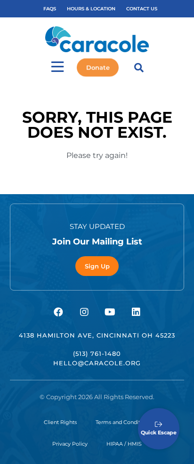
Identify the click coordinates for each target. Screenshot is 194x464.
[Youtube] (110, 312)
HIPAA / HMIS (124, 443)
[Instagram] (84, 312)
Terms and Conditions (123, 422)
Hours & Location (91, 9)
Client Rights (60, 422)
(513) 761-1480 (97, 353)
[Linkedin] (136, 312)
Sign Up (97, 266)
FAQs (49, 9)
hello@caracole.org (97, 363)
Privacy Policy (70, 443)
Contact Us (141, 9)
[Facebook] (58, 312)
